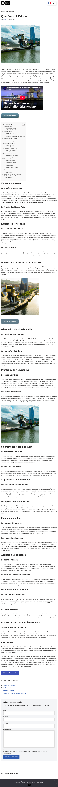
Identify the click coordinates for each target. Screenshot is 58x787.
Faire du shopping (7, 158)
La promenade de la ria (10, 150)
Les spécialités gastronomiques (12, 157)
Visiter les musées (7, 126)
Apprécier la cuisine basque (9, 153)
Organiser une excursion (9, 169)
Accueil (3, 11)
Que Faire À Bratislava (9, 685)
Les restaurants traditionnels (12, 155)
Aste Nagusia (9, 177)
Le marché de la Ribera (11, 141)
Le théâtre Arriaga (9, 165)
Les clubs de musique (10, 146)
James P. (5, 19)
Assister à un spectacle (8, 164)
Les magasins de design (11, 162)
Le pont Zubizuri (9, 135)
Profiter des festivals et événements (12, 174)
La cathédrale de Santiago (11, 140)
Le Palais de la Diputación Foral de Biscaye (15, 136)
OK (29, 784)
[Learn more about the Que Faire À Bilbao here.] (10, 119)
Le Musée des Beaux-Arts (11, 129)
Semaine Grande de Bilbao (12, 175)
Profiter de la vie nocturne (9, 143)
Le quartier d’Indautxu (10, 160)
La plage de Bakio (9, 172)
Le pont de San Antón (10, 151)
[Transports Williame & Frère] (5, 3)
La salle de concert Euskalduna (12, 167)
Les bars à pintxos (10, 145)
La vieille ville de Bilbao (11, 133)
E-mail (5, 716)
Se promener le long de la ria (10, 148)
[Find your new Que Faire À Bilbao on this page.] (10, 676)
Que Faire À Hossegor (9, 690)
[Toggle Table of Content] (23, 124)
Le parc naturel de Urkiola (11, 170)
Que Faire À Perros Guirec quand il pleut (14, 693)
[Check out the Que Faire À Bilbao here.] (10, 325)
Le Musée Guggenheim (11, 128)
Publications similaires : (11, 179)
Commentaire (7, 729)
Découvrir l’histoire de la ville (10, 138)
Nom (5, 710)
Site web (5, 723)
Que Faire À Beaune (8, 687)
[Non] (56, 783)
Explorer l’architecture (8, 131)
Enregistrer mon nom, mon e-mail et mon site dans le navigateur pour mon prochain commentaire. (25, 752)
